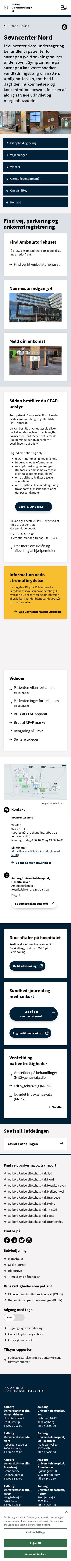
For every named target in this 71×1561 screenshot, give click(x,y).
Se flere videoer (26, 739)
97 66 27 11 (18, 829)
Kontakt (15, 202)
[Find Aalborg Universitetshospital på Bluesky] (22, 1242)
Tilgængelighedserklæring (25, 1328)
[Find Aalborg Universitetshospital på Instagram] (29, 1242)
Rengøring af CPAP (28, 730)
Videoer (15, 167)
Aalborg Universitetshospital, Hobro (31, 1203)
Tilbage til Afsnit (18, 25)
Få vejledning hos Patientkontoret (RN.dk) (35, 1294)
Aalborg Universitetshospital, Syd (30, 1173)
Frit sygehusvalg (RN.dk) (33, 1085)
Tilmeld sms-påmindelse (24, 1277)
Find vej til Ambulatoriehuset (37, 264)
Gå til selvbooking (25, 966)
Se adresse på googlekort (31, 903)
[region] (35, 1534)
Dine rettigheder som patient (28, 1286)
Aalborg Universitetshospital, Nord (31, 1179)
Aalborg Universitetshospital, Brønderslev (35, 1222)
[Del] (64, 27)
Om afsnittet (18, 190)
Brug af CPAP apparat (30, 713)
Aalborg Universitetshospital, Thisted (32, 1209)
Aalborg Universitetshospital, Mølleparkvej (36, 1191)
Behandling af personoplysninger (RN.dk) (35, 1300)
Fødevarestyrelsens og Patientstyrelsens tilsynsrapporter (34, 1359)
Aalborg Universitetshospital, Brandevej (34, 1197)
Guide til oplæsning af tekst (26, 1334)
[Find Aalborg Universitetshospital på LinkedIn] (14, 1242)
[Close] (66, 1512)
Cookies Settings (35, 1532)
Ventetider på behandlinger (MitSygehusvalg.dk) (35, 1075)
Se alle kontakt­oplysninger (33, 862)
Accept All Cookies (35, 1554)
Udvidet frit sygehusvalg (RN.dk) (33, 1096)
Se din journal (17, 1265)
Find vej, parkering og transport (30, 1165)
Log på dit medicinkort (28, 1033)
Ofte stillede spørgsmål (25, 178)
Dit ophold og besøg (23, 143)
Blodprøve (15, 1271)
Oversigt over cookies (22, 1340)
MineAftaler (15, 1258)
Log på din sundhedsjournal (31, 1014)
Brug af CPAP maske (29, 722)
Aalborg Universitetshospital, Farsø (31, 1216)
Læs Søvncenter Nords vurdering (40, 612)
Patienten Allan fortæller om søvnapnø (36, 689)
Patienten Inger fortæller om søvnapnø (36, 703)
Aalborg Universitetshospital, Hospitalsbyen (37, 1185)
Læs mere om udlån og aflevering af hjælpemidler (34, 548)
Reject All (35, 1543)
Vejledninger (18, 155)
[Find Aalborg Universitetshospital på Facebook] (7, 1242)
